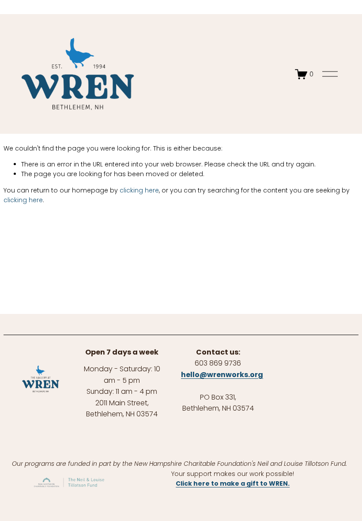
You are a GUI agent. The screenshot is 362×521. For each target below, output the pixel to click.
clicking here (139, 190)
